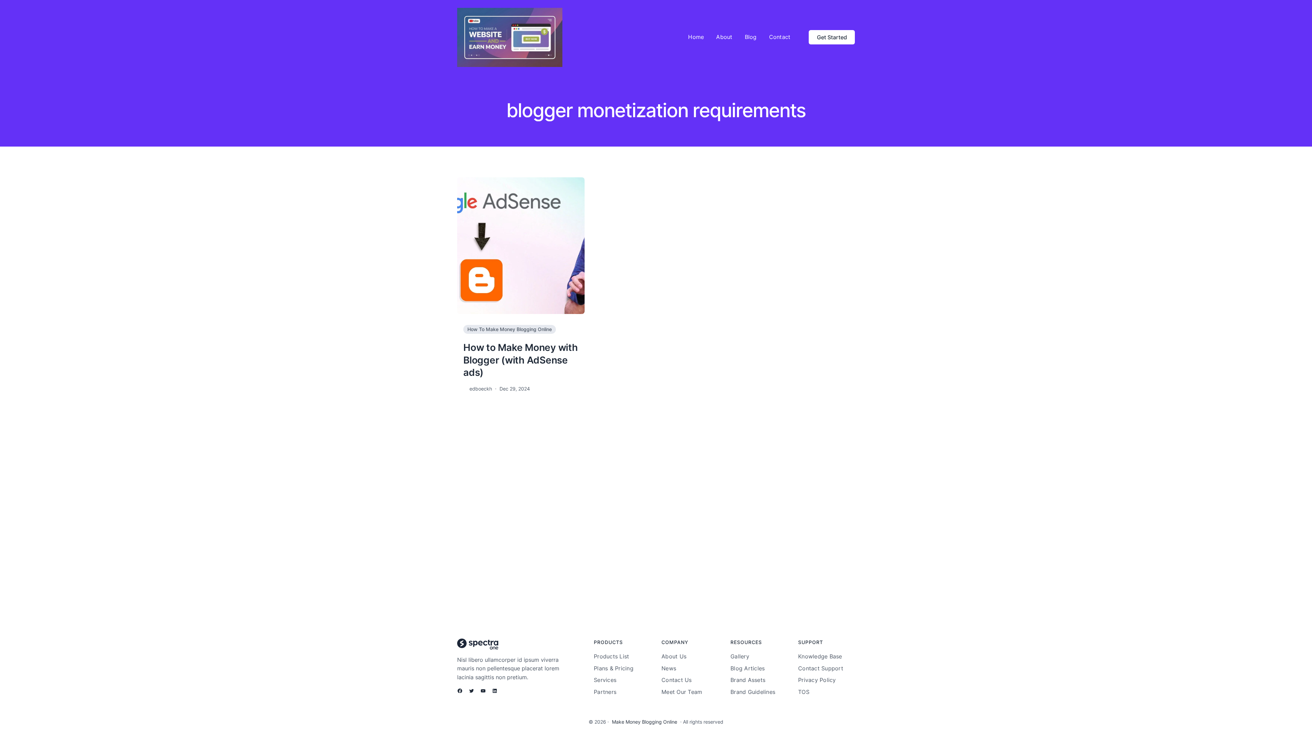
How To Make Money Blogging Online (509, 329)
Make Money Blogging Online (644, 722)
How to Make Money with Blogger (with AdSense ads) (520, 360)
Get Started (832, 37)
